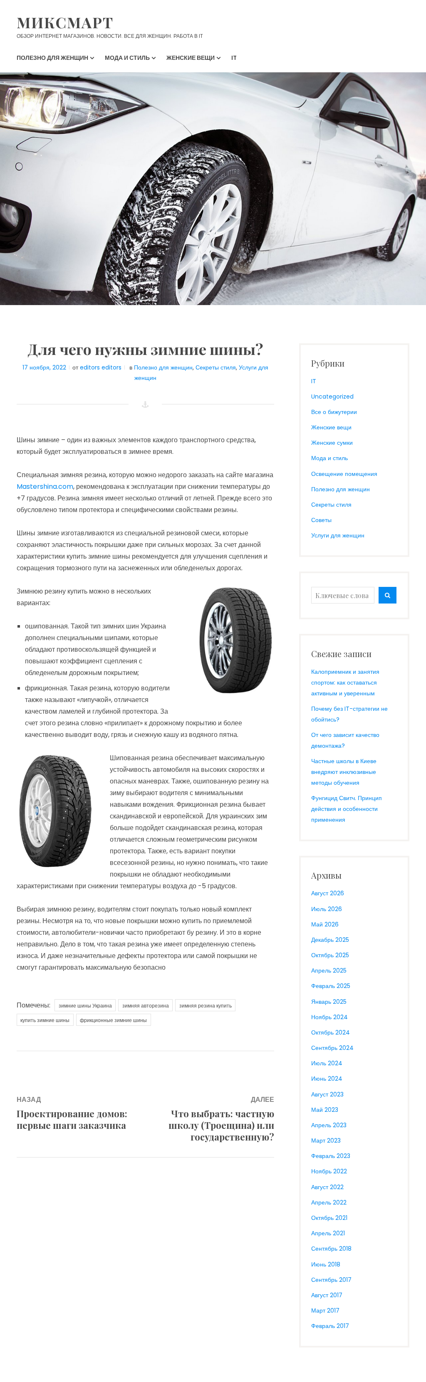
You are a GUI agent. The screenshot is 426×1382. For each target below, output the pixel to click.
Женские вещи (331, 427)
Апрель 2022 (329, 1202)
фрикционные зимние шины (113, 1020)
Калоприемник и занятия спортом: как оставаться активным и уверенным (345, 682)
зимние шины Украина (85, 1005)
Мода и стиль (329, 458)
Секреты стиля (216, 367)
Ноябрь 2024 (329, 1017)
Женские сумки (332, 442)
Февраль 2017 (330, 1326)
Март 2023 (326, 1140)
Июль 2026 (326, 909)
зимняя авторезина (145, 1005)
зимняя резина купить (205, 1005)
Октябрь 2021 (329, 1218)
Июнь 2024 (326, 1078)
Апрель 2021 (328, 1233)
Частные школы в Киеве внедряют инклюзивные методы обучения (343, 772)
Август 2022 (327, 1187)
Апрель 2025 (329, 970)
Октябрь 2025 (330, 955)
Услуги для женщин (337, 535)
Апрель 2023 (329, 1125)
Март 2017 (325, 1310)
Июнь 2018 (325, 1264)
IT (313, 381)
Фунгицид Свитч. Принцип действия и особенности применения (346, 809)
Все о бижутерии (334, 412)
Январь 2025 (329, 1002)
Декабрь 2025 (330, 940)
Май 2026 (325, 924)
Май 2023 (324, 1110)
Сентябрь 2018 (331, 1248)
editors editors (100, 367)
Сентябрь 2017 (331, 1280)
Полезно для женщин (163, 367)
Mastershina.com (45, 486)
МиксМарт (65, 22)
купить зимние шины (44, 1020)
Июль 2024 (326, 1063)
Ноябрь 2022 (329, 1171)
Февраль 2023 (330, 1156)
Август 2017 (326, 1295)
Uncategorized (332, 396)
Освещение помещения (344, 474)
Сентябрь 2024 (332, 1048)
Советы (321, 520)
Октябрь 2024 (330, 1032)
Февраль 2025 (330, 986)
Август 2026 (327, 893)
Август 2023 (327, 1094)
